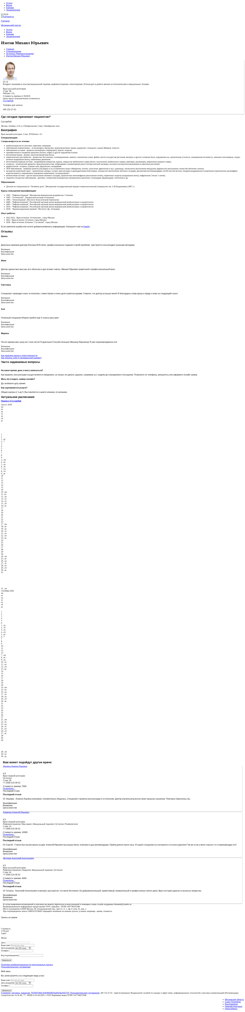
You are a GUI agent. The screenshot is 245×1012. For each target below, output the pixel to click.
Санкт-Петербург (233, 1002)
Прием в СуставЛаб (11, 401)
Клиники (10, 8)
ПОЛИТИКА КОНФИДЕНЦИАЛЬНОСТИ (50, 993)
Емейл (86, 227)
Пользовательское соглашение (15, 967)
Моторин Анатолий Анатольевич (18, 858)
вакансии (25, 993)
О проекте (6, 993)
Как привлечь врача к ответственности (19, 355)
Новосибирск (231, 1009)
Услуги (9, 3)
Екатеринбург (231, 1004)
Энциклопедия (13, 10)
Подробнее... (9, 789)
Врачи (9, 5)
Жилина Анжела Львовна (15, 766)
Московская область (234, 999)
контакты (16, 993)
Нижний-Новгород (233, 1006)
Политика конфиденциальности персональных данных (27, 965)
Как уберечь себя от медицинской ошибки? (21, 358)
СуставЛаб (8, 101)
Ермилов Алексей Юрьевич (16, 812)
